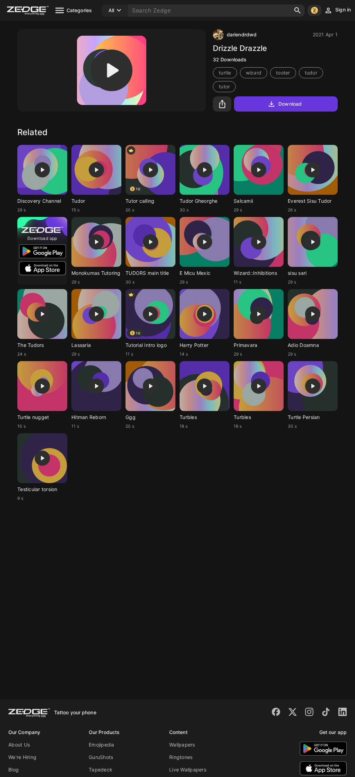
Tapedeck (100, 769)
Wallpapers (182, 745)
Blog (13, 769)
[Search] (297, 10)
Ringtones (180, 757)
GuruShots (101, 757)
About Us (19, 745)
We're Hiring (22, 757)
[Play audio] (111, 70)
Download (290, 104)
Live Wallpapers (187, 769)
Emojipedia (101, 745)
